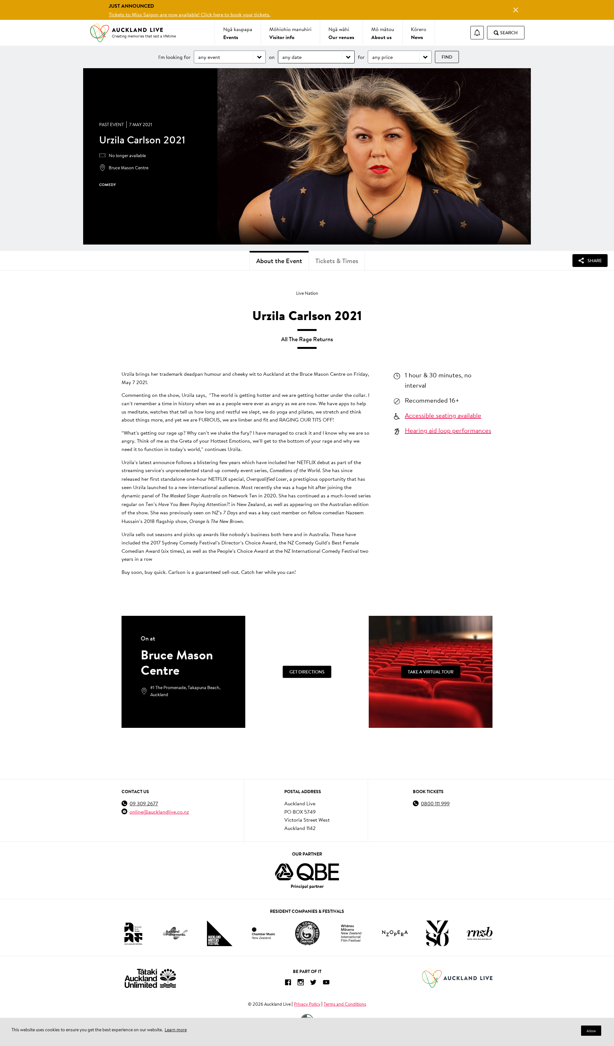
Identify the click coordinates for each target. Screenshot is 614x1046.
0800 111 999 (435, 803)
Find (447, 57)
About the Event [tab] (279, 260)
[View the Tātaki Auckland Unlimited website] (150, 978)
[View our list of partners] (307, 872)
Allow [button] (591, 1030)
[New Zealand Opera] (395, 933)
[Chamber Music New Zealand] (263, 933)
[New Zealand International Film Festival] (351, 933)
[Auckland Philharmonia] (175, 933)
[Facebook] (288, 983)
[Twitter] (313, 983)
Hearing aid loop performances (448, 430)
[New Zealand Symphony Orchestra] (437, 933)
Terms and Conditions (345, 1004)
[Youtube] (326, 983)
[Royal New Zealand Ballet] (479, 933)
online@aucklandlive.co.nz (159, 811)
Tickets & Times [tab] (336, 260)
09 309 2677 (144, 803)
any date (292, 56)
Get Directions (307, 672)
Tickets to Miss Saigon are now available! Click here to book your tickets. (190, 14)
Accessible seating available (443, 415)
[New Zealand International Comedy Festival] (307, 933)
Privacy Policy (307, 1004)
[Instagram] (300, 983)
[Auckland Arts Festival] (133, 933)
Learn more (176, 1030)
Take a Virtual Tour (430, 672)
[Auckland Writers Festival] (219, 933)
